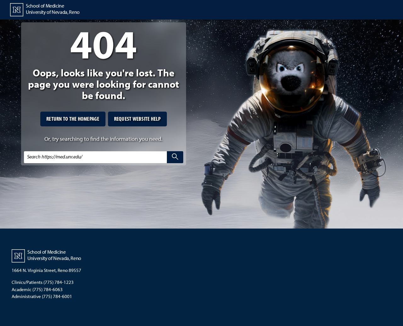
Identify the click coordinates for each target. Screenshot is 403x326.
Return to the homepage (72, 118)
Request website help (137, 118)
